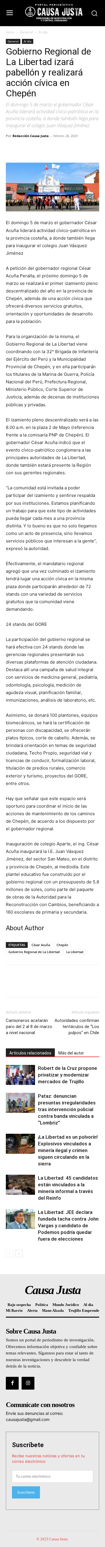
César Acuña (41, 945)
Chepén (62, 945)
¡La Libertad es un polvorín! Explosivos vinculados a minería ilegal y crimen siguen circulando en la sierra (68, 1150)
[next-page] (18, 1253)
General (26, 32)
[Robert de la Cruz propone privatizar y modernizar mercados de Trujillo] (20, 1075)
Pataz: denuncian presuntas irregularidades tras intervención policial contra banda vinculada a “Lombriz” (67, 1109)
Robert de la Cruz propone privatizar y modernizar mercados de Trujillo (67, 1074)
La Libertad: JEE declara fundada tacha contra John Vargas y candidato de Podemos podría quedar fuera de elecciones (68, 1225)
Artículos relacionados (30, 1053)
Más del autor (71, 1053)
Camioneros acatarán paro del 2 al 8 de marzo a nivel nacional (29, 1026)
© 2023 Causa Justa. (52, 1539)
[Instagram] (28, 1383)
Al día (43, 32)
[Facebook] (12, 149)
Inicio (10, 32)
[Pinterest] (38, 149)
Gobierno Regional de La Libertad (34, 952)
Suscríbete (28, 1445)
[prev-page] (9, 1253)
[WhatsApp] (52, 149)
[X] (25, 149)
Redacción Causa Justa (31, 136)
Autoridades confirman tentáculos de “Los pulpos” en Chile (77, 1026)
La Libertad (74, 952)
